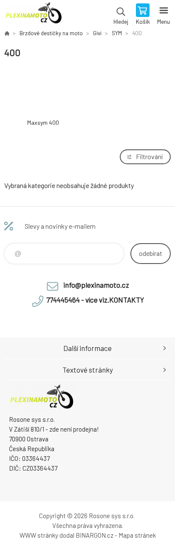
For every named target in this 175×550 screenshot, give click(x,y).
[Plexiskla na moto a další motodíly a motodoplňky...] (6, 33)
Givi (97, 33)
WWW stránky (39, 535)
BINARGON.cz (94, 535)
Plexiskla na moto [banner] (33, 15)
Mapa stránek (137, 535)
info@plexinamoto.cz (96, 285)
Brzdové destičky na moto (51, 33)
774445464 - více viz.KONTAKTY (95, 299)
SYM (117, 33)
